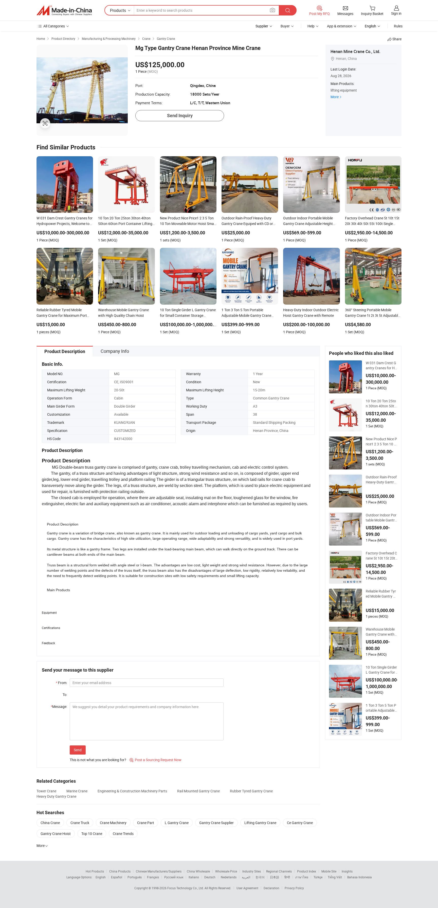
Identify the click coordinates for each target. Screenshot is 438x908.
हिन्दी (287, 877)
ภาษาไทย (301, 877)
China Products (120, 871)
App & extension (339, 26)
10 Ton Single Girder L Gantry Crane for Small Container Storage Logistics (382, 670)
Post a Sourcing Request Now (155, 759)
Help (311, 26)
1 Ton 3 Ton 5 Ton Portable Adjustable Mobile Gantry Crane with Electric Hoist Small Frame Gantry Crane (381, 708)
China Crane (50, 822)
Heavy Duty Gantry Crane (56, 796)
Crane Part (145, 822)
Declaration (271, 888)
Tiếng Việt (335, 877)
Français (153, 877)
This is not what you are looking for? (98, 759)
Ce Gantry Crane (300, 822)
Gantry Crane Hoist (56, 833)
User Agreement (247, 888)
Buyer (285, 26)
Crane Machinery (113, 822)
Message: (59, 706)
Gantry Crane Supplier (216, 822)
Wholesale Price (226, 871)
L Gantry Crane (177, 822)
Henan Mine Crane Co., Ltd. (355, 51)
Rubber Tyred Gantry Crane (251, 791)
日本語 (274, 877)
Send (78, 749)
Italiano (194, 877)
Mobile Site (328, 871)
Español (116, 877)
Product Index (306, 871)
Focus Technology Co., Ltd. (186, 888)
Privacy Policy (294, 888)
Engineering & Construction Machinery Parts (132, 791)
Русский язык (173, 877)
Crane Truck (79, 822)
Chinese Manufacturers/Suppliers (158, 871)
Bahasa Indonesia (359, 877)
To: (65, 694)
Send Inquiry (180, 115)
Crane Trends (123, 833)
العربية (246, 877)
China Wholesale (198, 871)
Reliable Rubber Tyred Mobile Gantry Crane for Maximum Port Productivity (381, 594)
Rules (398, 26)
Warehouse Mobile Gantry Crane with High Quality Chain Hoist (380, 632)
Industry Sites (251, 871)
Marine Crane (76, 791)
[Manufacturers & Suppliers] (64, 10)
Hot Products (95, 871)
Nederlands (228, 877)
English (101, 877)
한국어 (260, 877)
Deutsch (209, 877)
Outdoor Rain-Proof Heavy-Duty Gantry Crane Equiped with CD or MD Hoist (381, 480)
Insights (347, 871)
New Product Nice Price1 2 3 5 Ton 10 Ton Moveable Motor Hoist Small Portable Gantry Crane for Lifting (381, 441)
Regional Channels (279, 871)
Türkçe (318, 877)
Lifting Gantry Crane (260, 822)
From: (61, 682)
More (335, 96)
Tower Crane (46, 791)
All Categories (54, 26)
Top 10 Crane (91, 833)
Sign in (396, 13)
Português (134, 877)
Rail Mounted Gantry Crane (198, 791)
